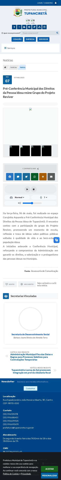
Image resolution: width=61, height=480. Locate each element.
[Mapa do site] (39, 27)
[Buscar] (57, 33)
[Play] (27, 189)
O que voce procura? (10, 33)
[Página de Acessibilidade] (44, 27)
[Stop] (34, 189)
